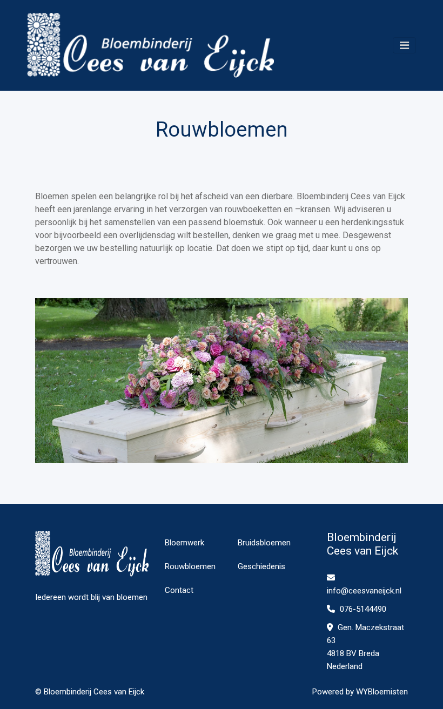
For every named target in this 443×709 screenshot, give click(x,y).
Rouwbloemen (190, 566)
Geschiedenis (261, 566)
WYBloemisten (382, 692)
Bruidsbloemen (264, 543)
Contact (179, 590)
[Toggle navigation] (404, 45)
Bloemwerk (184, 543)
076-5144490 (362, 609)
